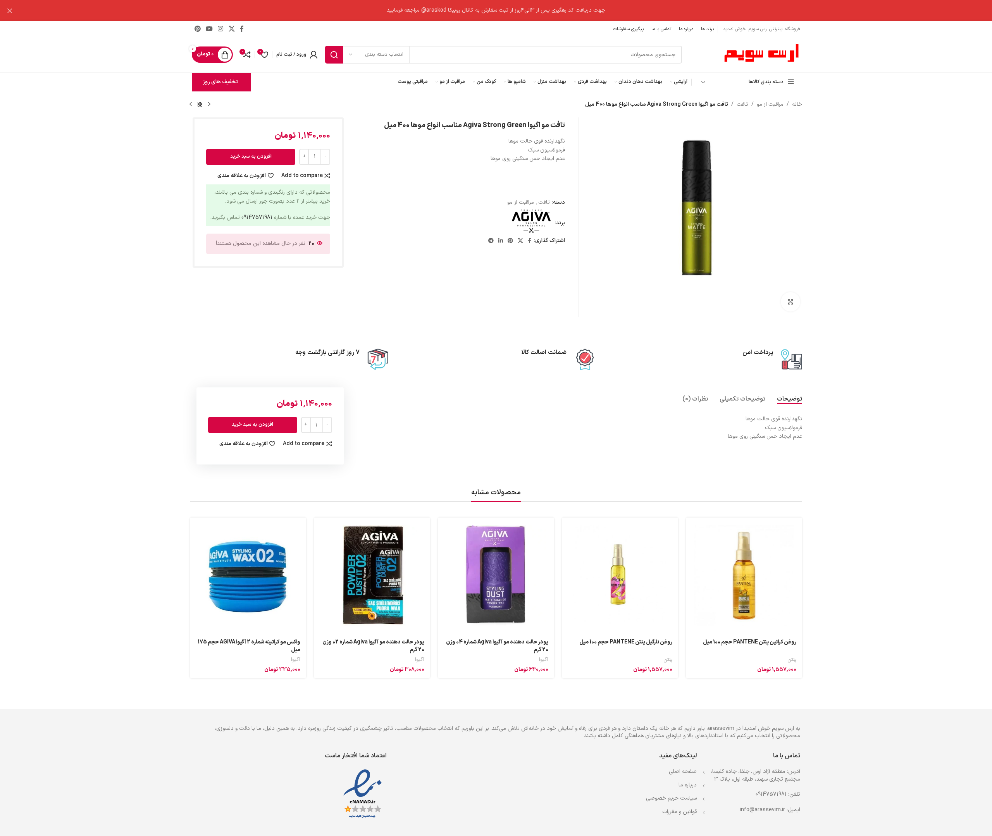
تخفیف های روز (220, 82)
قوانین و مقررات (679, 812)
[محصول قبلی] (209, 104)
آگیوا (543, 660)
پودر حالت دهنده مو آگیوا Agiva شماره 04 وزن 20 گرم (497, 646)
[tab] (789, 399)
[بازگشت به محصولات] (200, 104)
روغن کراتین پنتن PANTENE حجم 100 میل (749, 642)
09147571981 (256, 217)
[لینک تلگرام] (491, 241)
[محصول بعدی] (190, 104)
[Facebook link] (241, 29)
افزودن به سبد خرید (251, 156)
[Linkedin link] (500, 241)
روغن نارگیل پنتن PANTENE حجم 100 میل (625, 642)
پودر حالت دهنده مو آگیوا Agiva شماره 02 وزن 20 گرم (373, 646)
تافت (742, 104)
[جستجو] (334, 55)
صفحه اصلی (683, 771)
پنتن (791, 660)
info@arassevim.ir (762, 810)
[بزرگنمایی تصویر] (790, 301)
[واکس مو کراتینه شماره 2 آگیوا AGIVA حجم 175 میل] (248, 576)
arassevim (721, 728)
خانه (797, 104)
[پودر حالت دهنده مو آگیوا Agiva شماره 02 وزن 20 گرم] (372, 576)
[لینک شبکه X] (231, 29)
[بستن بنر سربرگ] (9, 10)
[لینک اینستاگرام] (220, 29)
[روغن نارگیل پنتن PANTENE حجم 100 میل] (620, 576)
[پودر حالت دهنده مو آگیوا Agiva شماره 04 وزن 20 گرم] (496, 576)
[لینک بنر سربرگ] (507, 10)
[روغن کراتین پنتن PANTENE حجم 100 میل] (744, 576)
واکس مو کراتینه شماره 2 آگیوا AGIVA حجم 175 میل (249, 646)
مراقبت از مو (770, 104)
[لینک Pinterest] (197, 29)
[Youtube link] (209, 29)
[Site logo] (761, 54)
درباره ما (688, 785)
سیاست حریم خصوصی (671, 798)
